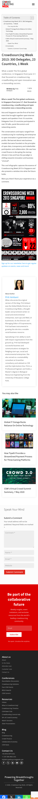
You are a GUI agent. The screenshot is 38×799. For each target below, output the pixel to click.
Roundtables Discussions (10, 681)
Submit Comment (14, 572)
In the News (6, 663)
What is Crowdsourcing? (10, 705)
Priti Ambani (11, 297)
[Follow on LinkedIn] (12, 763)
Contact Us (5, 672)
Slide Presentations (8, 724)
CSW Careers (6, 693)
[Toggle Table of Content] (31, 18)
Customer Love (7, 669)
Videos (4, 702)
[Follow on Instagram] (21, 763)
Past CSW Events (7, 687)
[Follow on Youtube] (17, 763)
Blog (3, 733)
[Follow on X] (8, 763)
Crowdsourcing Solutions (10, 684)
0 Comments (10, 46)
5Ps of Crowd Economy (9, 717)
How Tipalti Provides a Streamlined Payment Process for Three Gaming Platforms (19, 35)
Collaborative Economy (9, 742)
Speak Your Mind (13, 43)
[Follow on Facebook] (3, 763)
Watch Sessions (7, 721)
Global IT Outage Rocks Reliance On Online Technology (18, 30)
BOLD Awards (6, 690)
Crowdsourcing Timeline (10, 708)
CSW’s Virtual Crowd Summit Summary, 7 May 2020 (19, 40)
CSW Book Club (7, 711)
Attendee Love (7, 666)
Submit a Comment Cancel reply (17, 48)
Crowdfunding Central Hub (11, 714)
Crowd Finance (7, 739)
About (4, 660)
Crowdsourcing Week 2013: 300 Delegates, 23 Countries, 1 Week (18, 22)
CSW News (5, 745)
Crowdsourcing (7, 736)
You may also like (13, 26)
